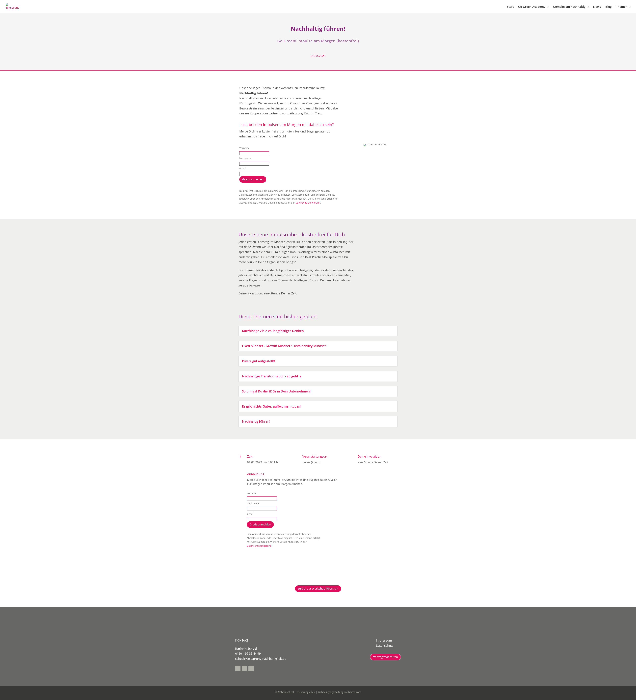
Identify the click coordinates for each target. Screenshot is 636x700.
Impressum (384, 640)
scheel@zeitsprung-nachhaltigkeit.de (260, 659)
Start (510, 7)
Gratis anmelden (253, 179)
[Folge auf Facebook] (237, 668)
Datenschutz (384, 646)
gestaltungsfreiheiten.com (346, 692)
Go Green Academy (531, 7)
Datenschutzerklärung (307, 202)
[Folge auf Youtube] (244, 668)
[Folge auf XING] (251, 668)
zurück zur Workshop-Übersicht (318, 588)
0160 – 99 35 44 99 (248, 653)
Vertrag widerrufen (385, 657)
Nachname (245, 158)
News (597, 7)
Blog (608, 7)
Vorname (244, 148)
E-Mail (242, 168)
